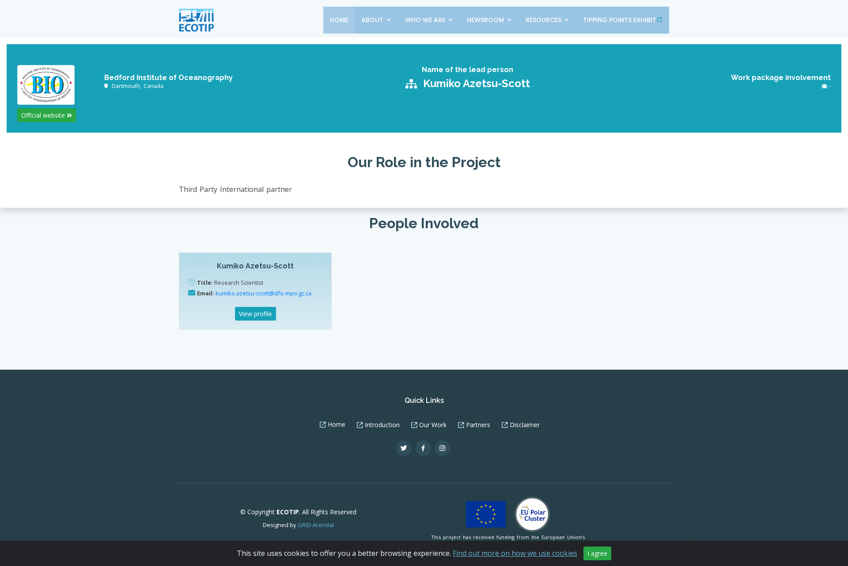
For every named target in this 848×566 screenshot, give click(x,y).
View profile (255, 314)
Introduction (382, 425)
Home (339, 19)
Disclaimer (525, 425)
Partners (478, 425)
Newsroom (485, 19)
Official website (44, 115)
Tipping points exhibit (619, 19)
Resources (543, 19)
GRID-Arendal (316, 525)
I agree (597, 553)
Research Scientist (230, 283)
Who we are (425, 19)
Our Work (433, 425)
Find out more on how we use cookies (515, 553)
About (372, 19)
